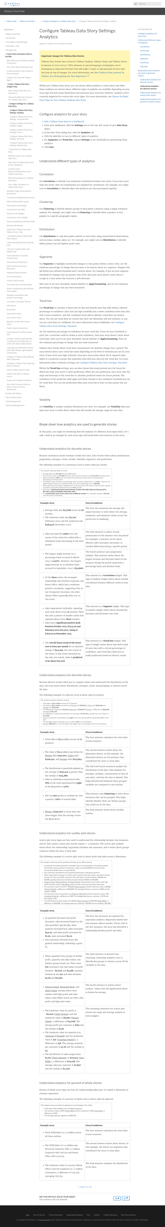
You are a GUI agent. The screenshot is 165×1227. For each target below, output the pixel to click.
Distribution (145, 55)
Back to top (86, 1187)
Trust (88, 1215)
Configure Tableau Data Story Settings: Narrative (103, 362)
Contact (97, 1215)
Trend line (144, 63)
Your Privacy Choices (128, 1215)
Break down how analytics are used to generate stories (149, 73)
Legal (27, 1215)
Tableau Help (11, 21)
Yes (116, 1198)
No (125, 1198)
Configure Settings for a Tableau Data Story (59, 21)
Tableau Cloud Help (27, 21)
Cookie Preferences (110, 1215)
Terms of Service (39, 1215)
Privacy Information (56, 1215)
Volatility (144, 67)
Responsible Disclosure (75, 1215)
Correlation (145, 47)
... (38, 21)
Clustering (144, 51)
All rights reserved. (44, 1220)
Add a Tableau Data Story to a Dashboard (64, 121)
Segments (144, 59)
